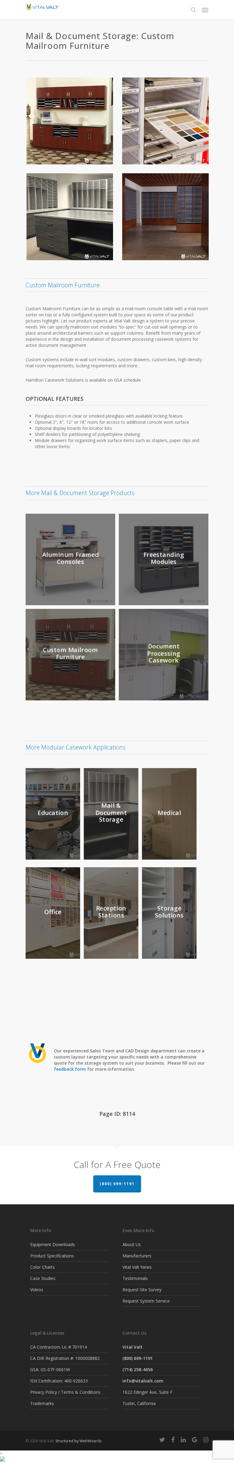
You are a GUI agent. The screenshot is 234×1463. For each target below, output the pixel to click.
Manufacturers (136, 1256)
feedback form (70, 1069)
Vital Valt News (137, 1267)
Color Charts (42, 1267)
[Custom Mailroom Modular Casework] (71, 218)
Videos (36, 1289)
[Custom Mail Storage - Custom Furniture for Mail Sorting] (167, 122)
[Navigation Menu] (205, 10)
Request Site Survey (141, 1289)
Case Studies (42, 1278)
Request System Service (146, 1301)
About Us (131, 1244)
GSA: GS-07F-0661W (50, 1369)
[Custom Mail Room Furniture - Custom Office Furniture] (71, 122)
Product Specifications (52, 1256)
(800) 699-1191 (117, 1183)
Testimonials (135, 1278)
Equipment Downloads (52, 1244)
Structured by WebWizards (78, 1440)
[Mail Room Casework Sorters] (167, 218)
